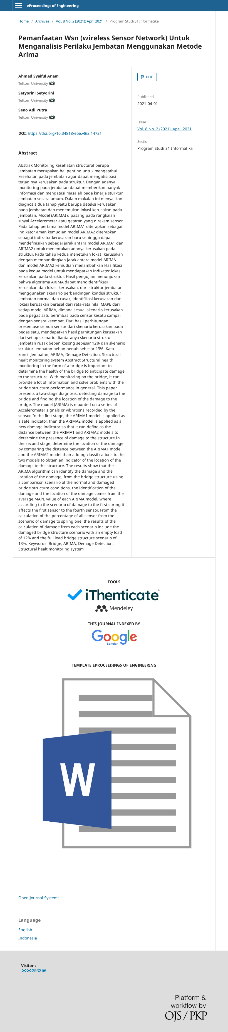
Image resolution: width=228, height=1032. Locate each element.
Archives (42, 21)
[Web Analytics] (34, 971)
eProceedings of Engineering (53, 5)
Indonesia (27, 938)
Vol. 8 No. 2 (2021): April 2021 (79, 21)
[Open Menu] (18, 5)
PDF (149, 76)
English (25, 929)
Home (23, 21)
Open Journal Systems (39, 897)
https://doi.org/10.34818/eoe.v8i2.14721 (65, 133)
